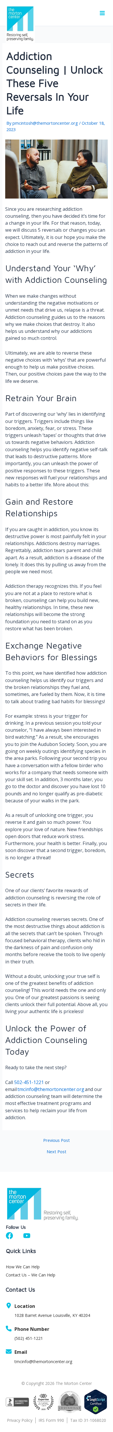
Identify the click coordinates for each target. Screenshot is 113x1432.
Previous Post (56, 1140)
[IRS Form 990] (53, 1420)
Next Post (56, 1151)
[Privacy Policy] (21, 1420)
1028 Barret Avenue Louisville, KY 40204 (52, 1315)
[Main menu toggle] (102, 13)
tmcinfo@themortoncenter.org (50, 1089)
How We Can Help (23, 1266)
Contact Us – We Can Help (30, 1275)
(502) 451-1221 (28, 1338)
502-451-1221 (29, 1082)
